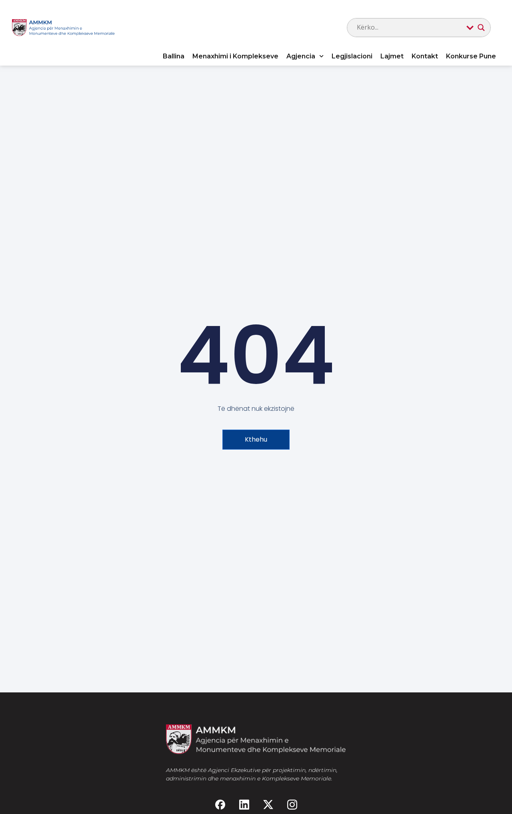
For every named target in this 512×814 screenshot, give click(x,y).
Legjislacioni (352, 56)
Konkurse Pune (471, 56)
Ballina (173, 56)
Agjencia (300, 56)
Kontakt (425, 56)
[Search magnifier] (481, 27)
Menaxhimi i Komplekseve (235, 56)
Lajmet (392, 56)
